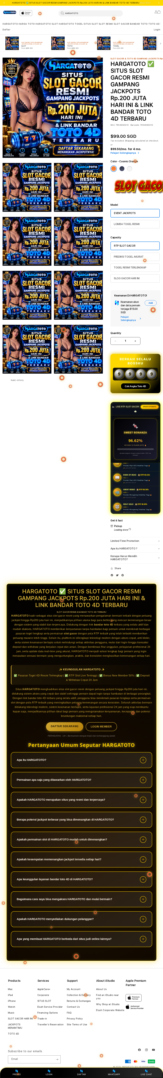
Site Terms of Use (77, 1024)
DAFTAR (81, 1074)
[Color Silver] (129, 168)
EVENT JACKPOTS (125, 213)
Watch (11, 1007)
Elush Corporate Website (110, 1010)
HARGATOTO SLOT (46, 24)
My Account (74, 989)
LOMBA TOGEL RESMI (127, 224)
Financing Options (47, 1012)
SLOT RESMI (106, 24)
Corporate (43, 995)
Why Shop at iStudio (108, 1004)
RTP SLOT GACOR (124, 245)
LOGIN (49, 1074)
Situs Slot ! (145, 3)
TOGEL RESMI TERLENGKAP (130, 267)
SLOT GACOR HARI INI (20, 1018)
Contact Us (73, 1007)
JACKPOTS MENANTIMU (15, 1026)
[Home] (10, 12)
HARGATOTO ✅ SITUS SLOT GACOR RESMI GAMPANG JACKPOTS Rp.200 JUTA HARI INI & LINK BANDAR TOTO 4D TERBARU (81, 3)
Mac (10, 989)
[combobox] (90, 13)
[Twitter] (118, 576)
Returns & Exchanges (79, 1001)
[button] (10, 24)
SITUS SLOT (91, 24)
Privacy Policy (75, 1018)
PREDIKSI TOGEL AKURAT (128, 256)
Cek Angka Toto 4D (135, 386)
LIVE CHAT (146, 1074)
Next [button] (158, 2)
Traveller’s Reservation (50, 1024)
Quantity (115, 333)
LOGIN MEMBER (101, 726)
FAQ (69, 1012)
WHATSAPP (114, 1074)
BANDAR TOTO (139, 24)
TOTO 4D (153, 24)
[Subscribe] (56, 1059)
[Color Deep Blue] (121, 168)
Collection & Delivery (79, 995)
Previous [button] (4, 2)
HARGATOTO (10, 24)
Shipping (129, 141)
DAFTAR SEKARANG (64, 726)
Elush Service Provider (50, 1007)
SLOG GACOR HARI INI (127, 278)
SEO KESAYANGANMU (145, 1067)
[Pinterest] (123, 576)
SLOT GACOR (121, 24)
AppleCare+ (43, 989)
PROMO (17, 1074)
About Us (101, 989)
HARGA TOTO (27, 24)
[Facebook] (112, 576)
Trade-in (42, 1018)
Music (11, 1012)
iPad (10, 995)
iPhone (12, 1001)
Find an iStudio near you (107, 997)
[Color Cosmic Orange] (113, 168)
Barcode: (135, 125)
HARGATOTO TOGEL (71, 24)
